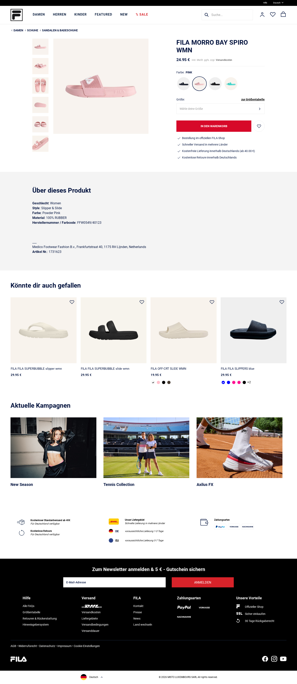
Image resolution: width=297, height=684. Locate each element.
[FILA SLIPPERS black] (244, 382)
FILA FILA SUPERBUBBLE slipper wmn (36, 368)
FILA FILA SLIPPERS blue (237, 368)
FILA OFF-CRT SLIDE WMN (168, 368)
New (124, 14)
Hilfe (265, 3)
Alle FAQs (28, 606)
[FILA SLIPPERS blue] (254, 330)
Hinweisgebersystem (36, 624)
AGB (13, 646)
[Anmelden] (262, 15)
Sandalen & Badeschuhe (60, 30)
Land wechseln (142, 624)
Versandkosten (224, 60)
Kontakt (138, 606)
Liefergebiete (90, 618)
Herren (59, 14)
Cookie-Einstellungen (87, 646)
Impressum (64, 646)
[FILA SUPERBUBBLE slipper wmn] (44, 330)
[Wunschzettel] (273, 15)
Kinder (80, 14)
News (136, 618)
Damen (39, 14)
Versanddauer (90, 630)
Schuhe (32, 30)
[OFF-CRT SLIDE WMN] (184, 330)
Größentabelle (31, 612)
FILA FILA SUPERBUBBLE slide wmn (105, 368)
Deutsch (277, 3)
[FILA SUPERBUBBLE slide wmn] (114, 330)
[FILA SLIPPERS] (228, 382)
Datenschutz (47, 646)
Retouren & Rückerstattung (40, 618)
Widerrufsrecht (27, 646)
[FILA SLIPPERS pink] (233, 382)
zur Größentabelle (253, 99)
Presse (137, 612)
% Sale (142, 14)
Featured (103, 14)
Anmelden (202, 582)
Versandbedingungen (95, 624)
